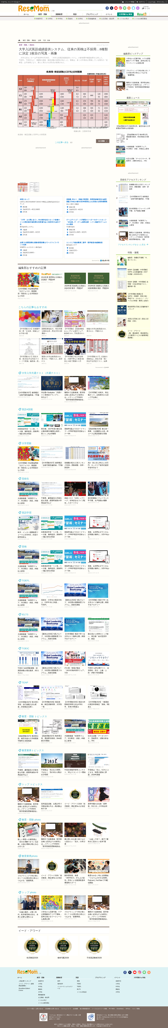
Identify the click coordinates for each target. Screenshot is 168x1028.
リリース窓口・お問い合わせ (35, 1008)
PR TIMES (112, 1008)
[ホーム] (19, 40)
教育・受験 (42, 14)
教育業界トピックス (33, 750)
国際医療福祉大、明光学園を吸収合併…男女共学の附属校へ (52, 331)
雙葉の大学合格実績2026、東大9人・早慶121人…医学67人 (52, 359)
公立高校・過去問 (107, 18)
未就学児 (39, 18)
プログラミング (92, 14)
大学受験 (26, 443)
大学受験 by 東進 (125, 14)
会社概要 (75, 1008)
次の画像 (101, 141)
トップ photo (29, 892)
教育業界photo (30, 856)
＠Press (128, 1008)
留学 (58, 981)
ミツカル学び (124, 18)
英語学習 (26, 512)
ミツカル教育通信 (140, 18)
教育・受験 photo (31, 819)
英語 (75, 14)
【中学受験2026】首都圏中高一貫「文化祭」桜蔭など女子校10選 (29, 331)
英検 (24, 546)
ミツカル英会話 (82, 992)
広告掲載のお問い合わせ (52, 1008)
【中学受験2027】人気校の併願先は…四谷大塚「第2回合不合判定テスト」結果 (97, 359)
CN (148, 8)
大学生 (80, 18)
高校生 (70, 18)
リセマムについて (66, 1008)
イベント (109, 14)
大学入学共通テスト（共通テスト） (41, 373)
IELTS (25, 614)
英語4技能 (27, 409)
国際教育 (59, 14)
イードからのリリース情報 (99, 1008)
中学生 (60, 18)
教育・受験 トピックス (34, 716)
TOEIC (25, 648)
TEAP (25, 682)
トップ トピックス (32, 784)
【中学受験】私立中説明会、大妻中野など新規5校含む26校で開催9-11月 (74, 359)
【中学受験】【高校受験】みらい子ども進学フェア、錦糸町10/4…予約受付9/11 (74, 331)
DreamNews (120, 1008)
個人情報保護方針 (85, 1008)
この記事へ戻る (63, 142)
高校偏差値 (92, 18)
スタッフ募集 (136, 1008)
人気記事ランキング (25, 981)
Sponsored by (95, 260)
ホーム (26, 14)
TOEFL (26, 580)
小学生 (50, 18)
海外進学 (60, 984)
